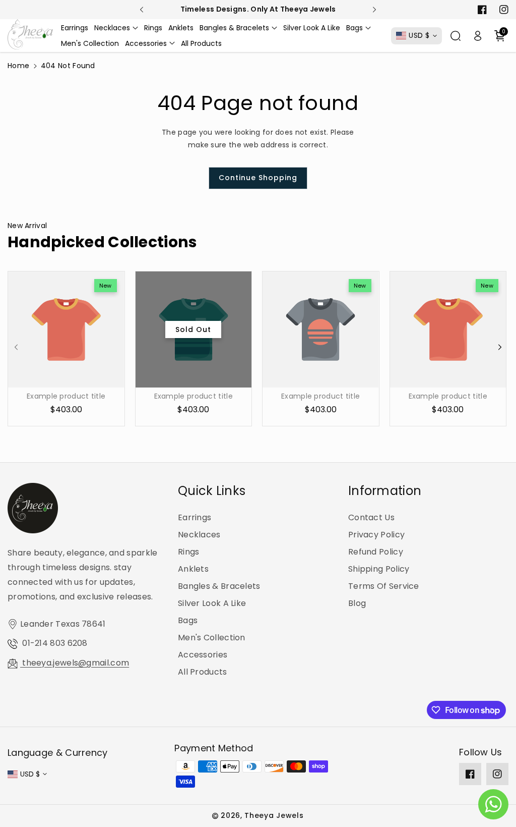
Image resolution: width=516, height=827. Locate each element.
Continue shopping (258, 178)
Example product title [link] (66, 396)
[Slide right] (499, 347)
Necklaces (199, 534)
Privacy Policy (376, 534)
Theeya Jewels (273, 815)
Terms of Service (383, 586)
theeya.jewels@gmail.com (74, 663)
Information (384, 491)
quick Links (211, 491)
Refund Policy (375, 552)
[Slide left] (16, 347)
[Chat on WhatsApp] (493, 804)
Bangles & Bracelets (219, 586)
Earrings (194, 517)
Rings (189, 552)
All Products (202, 672)
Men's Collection (211, 637)
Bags (188, 620)
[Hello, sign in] (477, 35)
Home (18, 66)
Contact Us (371, 517)
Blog (357, 603)
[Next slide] (374, 9)
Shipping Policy (379, 569)
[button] (116, 27)
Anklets (193, 569)
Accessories (202, 654)
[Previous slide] (142, 9)
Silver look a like (212, 603)
